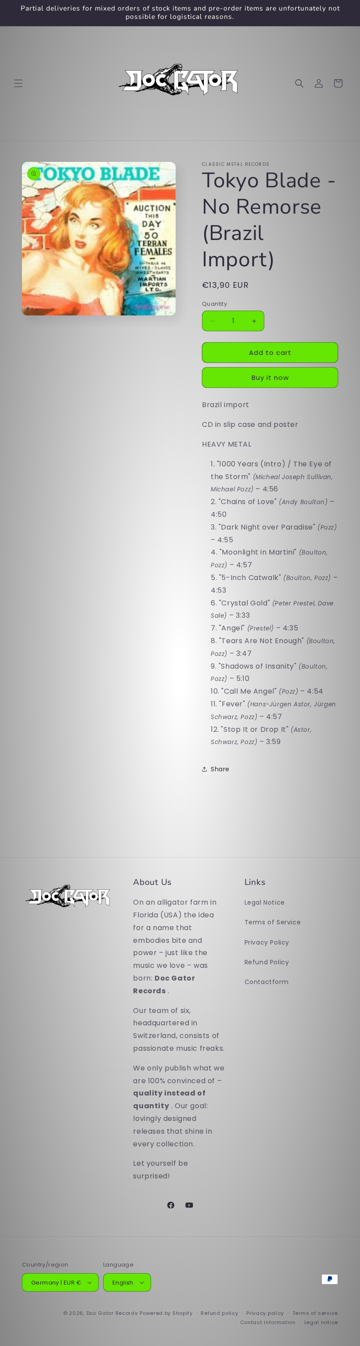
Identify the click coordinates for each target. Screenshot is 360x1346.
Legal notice (321, 1322)
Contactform (267, 981)
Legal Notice (265, 902)
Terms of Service (273, 922)
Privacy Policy (267, 942)
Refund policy (219, 1313)
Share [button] (220, 769)
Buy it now (270, 377)
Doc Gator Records (112, 1313)
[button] (18, 83)
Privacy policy (265, 1313)
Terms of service (315, 1313)
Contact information (268, 1322)
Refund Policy (267, 962)
